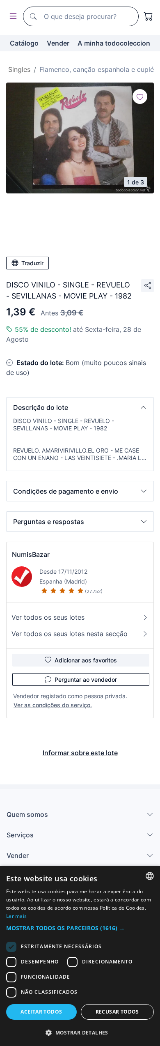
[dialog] (80, 956)
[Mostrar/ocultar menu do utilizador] (11, 16)
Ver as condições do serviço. (53, 704)
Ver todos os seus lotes (48, 617)
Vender (58, 43)
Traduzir (32, 263)
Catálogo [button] (24, 43)
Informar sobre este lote (80, 753)
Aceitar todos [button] (41, 1011)
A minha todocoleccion (114, 43)
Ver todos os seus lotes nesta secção (69, 634)
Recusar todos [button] (117, 1011)
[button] (80, 407)
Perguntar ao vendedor (86, 679)
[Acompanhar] (140, 96)
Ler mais (16, 916)
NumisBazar (31, 554)
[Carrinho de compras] (148, 16)
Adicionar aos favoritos (86, 660)
